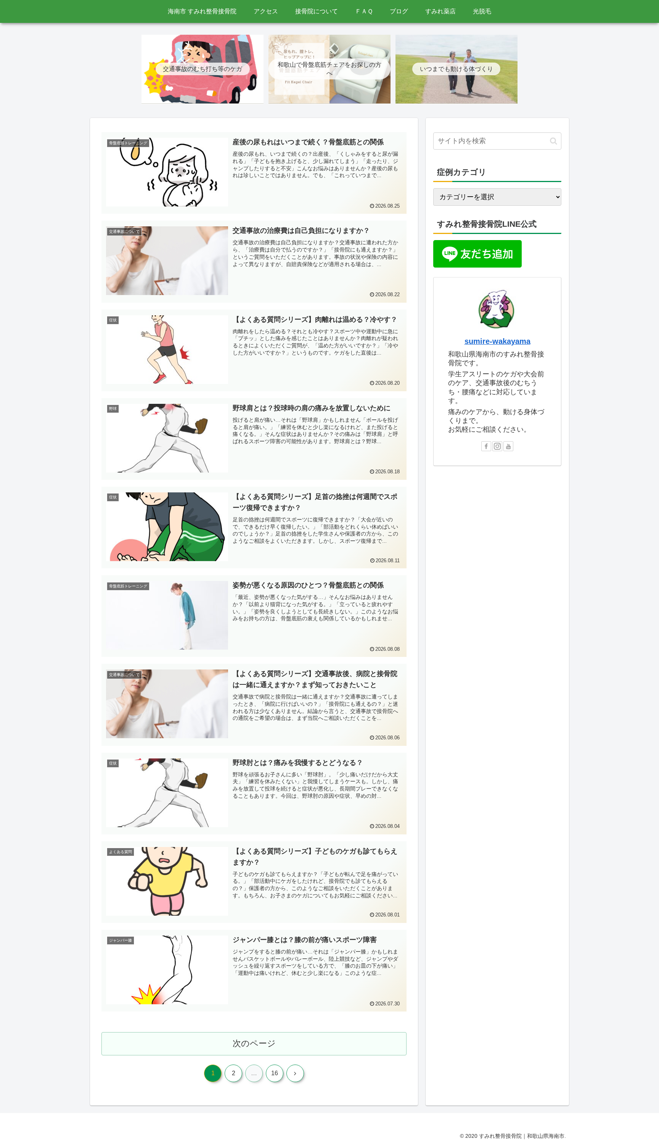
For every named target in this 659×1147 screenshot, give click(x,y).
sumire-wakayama (497, 341)
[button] (553, 141)
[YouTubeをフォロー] (508, 446)
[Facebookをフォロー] (486, 446)
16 (274, 1073)
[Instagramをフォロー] (497, 446)
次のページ (254, 1043)
